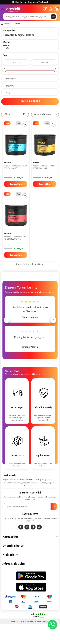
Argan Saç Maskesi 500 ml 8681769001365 (44, 167)
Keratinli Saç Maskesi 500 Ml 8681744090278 (15, 238)
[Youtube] (39, 527)
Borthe (7, 162)
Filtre (7, 114)
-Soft (14, 621)
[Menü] (2, 8)
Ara (53, 16)
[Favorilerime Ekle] (24, 124)
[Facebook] (20, 527)
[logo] (13, 9)
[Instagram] (26, 527)
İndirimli (10, 86)
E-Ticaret (20, 621)
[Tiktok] (33, 527)
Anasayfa (8, 23)
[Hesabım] (50, 9)
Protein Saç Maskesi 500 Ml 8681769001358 (16, 167)
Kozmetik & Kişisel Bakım (18, 35)
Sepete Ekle (16, 184)
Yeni (8, 92)
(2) (7, 48)
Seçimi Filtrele (30, 101)
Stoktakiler (11, 78)
